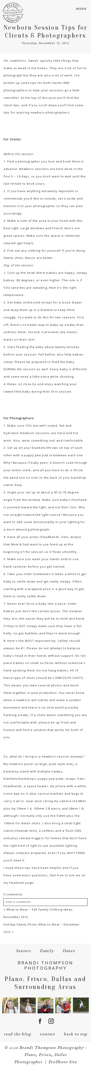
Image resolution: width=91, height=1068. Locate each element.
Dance (69, 951)
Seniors (23, 951)
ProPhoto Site (62, 1062)
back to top (75, 1034)
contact (47, 1034)
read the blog (17, 1034)
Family (47, 951)
